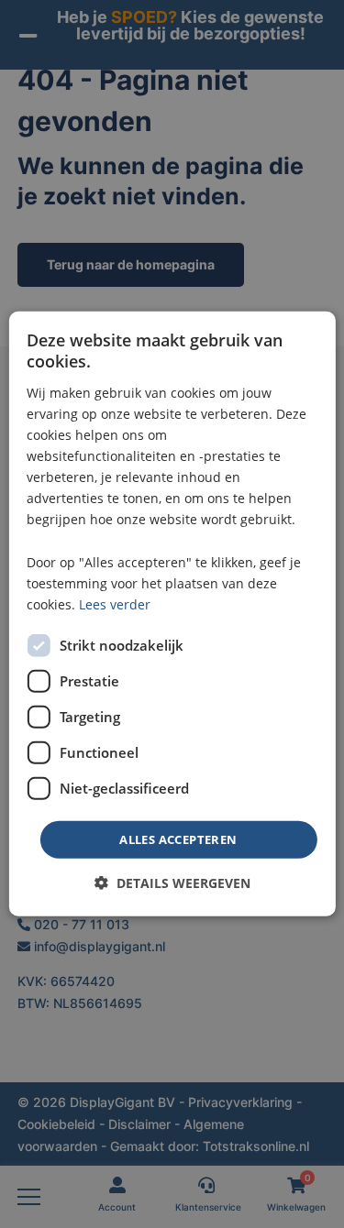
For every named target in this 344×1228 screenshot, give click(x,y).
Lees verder (114, 604)
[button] (172, 883)
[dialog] (171, 614)
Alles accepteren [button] (178, 839)
